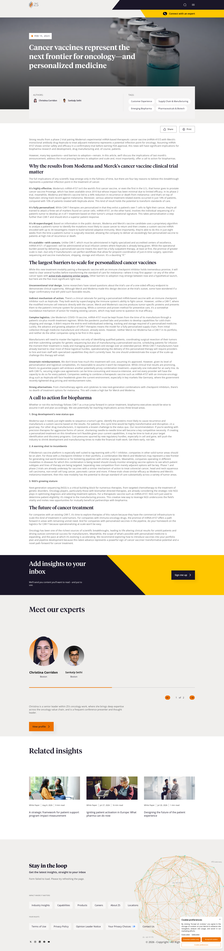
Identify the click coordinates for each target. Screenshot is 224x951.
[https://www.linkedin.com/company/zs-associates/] (39, 941)
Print (189, 129)
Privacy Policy (61, 926)
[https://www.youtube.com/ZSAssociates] (48, 941)
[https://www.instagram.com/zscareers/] (35, 941)
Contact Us (148, 926)
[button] (43, 657)
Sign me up (181, 575)
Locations (133, 905)
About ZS (115, 905)
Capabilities (63, 905)
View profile (39, 726)
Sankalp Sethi (74, 100)
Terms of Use (39, 926)
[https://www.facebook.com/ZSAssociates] (44, 941)
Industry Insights (41, 905)
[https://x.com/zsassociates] (30, 941)
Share (170, 129)
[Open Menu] (193, 4)
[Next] (192, 697)
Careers (99, 905)
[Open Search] (184, 5)
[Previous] (167, 697)
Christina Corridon (48, 100)
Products (82, 905)
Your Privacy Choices (119, 926)
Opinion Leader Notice (88, 926)
